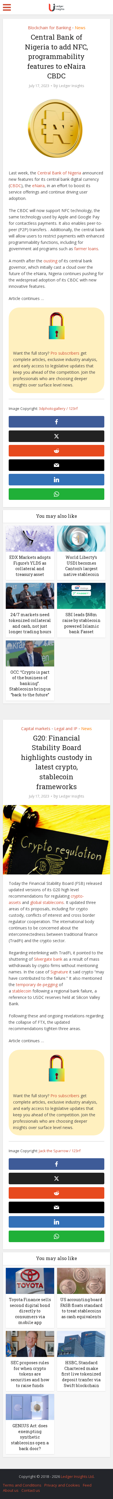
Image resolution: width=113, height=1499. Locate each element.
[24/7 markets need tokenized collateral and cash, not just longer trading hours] (30, 595)
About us (11, 1490)
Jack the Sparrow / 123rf (60, 1150)
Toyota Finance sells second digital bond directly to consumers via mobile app (30, 1311)
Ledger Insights (71, 86)
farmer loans (86, 248)
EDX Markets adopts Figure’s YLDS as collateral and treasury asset (30, 566)
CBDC (15, 185)
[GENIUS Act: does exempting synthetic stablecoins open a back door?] (30, 1406)
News (80, 27)
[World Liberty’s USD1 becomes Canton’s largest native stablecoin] (81, 538)
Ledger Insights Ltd (77, 1476)
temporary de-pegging (37, 984)
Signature (59, 972)
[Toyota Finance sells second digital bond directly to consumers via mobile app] (30, 1280)
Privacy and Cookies (62, 1485)
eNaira (38, 185)
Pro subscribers (64, 353)
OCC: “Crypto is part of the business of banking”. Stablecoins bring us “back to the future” (30, 683)
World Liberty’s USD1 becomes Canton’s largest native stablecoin (81, 566)
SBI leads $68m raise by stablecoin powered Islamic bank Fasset (81, 623)
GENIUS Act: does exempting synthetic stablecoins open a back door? (30, 1437)
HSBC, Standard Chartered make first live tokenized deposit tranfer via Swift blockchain (81, 1374)
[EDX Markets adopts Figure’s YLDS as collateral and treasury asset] (30, 538)
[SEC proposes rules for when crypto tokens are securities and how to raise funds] (30, 1343)
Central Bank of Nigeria (59, 173)
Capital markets (35, 728)
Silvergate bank (48, 959)
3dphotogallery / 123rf (58, 408)
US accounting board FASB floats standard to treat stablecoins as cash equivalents (81, 1308)
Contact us (30, 1490)
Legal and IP (65, 728)
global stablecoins (47, 902)
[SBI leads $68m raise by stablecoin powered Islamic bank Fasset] (81, 595)
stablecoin (21, 991)
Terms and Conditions (22, 1485)
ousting (50, 261)
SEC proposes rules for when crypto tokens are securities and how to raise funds (30, 1374)
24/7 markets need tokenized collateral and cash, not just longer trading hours (30, 623)
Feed (87, 1485)
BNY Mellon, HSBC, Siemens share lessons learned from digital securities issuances (54, 1473)
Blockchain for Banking (49, 27)
